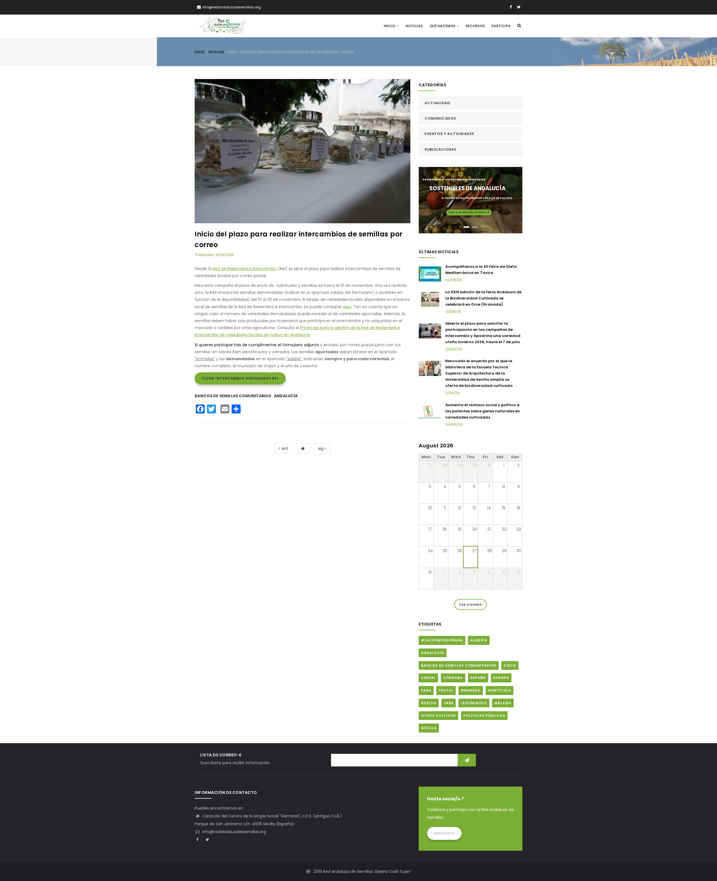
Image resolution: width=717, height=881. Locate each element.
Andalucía (286, 396)
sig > (322, 448)
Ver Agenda (470, 604)
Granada (471, 690)
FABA (426, 690)
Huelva (428, 703)
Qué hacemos (443, 26)
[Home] (222, 26)
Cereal (428, 677)
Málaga (502, 703)
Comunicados (440, 118)
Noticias (414, 26)
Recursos (475, 26)
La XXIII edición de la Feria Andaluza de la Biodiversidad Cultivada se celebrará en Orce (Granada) (483, 298)
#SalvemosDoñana (442, 640)
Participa (501, 26)
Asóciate (444, 833)
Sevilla (429, 728)
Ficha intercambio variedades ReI (240, 378)
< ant (283, 448)
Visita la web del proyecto (469, 212)
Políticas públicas (484, 715)
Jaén (448, 703)
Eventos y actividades (449, 133)
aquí (347, 307)
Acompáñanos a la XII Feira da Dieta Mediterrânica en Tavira (481, 269)
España (478, 677)
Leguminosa (474, 703)
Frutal (446, 690)
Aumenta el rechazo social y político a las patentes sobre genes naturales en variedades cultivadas (482, 411)
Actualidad (437, 103)
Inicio (390, 26)
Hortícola (499, 690)
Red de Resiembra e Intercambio (245, 268)
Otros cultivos (438, 715)
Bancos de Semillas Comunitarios (233, 396)
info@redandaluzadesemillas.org (233, 831)
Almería (478, 640)
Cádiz (510, 665)
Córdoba (453, 677)
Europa (501, 677)
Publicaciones (441, 149)
